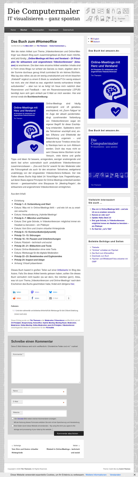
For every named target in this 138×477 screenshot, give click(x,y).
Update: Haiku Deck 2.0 (101, 217)
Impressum (53, 29)
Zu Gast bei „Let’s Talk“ (102, 229)
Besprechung (27, 322)
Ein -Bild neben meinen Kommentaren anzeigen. (35, 418)
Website (16, 412)
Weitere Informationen (96, 474)
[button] (20, 292)
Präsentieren (59, 320)
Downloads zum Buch (100, 256)
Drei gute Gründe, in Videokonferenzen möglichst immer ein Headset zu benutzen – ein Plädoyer (110, 223)
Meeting (52, 322)
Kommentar (18, 354)
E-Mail (15, 401)
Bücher (23, 29)
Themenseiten (38, 29)
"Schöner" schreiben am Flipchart (105, 250)
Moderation (49, 320)
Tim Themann (42, 46)
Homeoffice (37, 322)
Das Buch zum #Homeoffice (103, 253)
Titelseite (95, 247)
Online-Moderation (40, 325)
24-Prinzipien (16, 322)
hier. (73, 283)
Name (15, 390)
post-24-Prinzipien (55, 325)
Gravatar (20, 418)
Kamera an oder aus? (101, 214)
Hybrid (45, 322)
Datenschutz (68, 29)
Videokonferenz (68, 325)
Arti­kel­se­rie (62, 269)
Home (13, 29)
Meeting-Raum (61, 322)
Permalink (50, 327)
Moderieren (15, 325)
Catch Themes (124, 469)
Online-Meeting (26, 325)
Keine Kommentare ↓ (58, 46)
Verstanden (115, 474)
